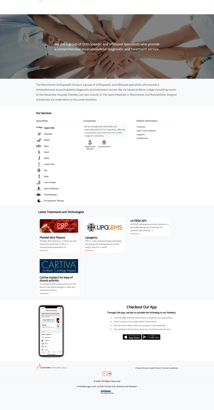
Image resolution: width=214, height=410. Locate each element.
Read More (44, 250)
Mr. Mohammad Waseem (125, 386)
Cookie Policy (154, 368)
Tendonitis (141, 127)
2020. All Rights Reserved (108, 381)
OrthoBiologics (84, 386)
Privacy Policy (141, 368)
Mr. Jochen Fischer (103, 386)
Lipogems (140, 134)
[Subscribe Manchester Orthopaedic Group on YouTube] (110, 374)
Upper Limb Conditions (146, 130)
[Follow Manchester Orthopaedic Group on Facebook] (105, 374)
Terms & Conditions (169, 368)
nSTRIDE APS (142, 138)
